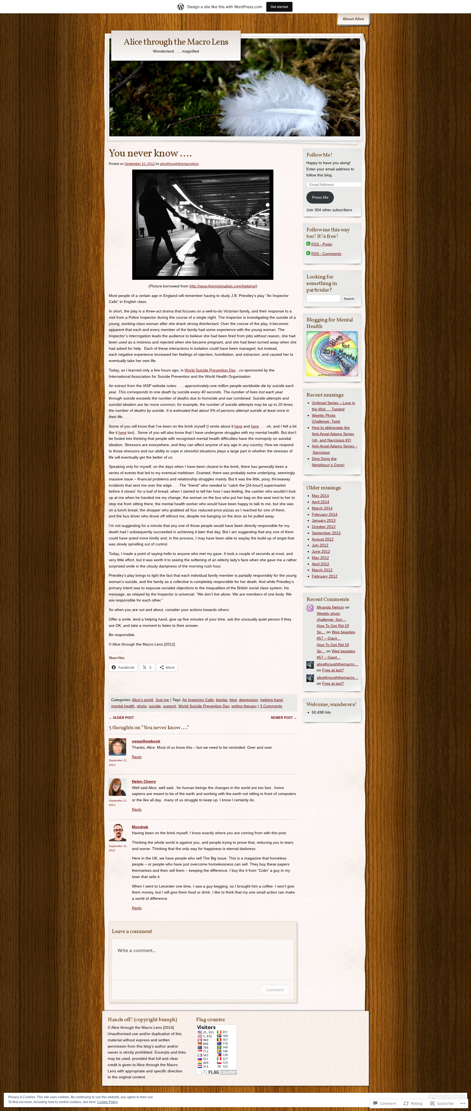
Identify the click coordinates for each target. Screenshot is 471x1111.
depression (248, 700)
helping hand (271, 700)
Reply (137, 757)
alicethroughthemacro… (337, 664)
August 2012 (323, 539)
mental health (123, 706)
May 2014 (320, 495)
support (169, 706)
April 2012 (320, 564)
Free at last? (333, 670)
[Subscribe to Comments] (308, 253)
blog (233, 700)
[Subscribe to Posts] (308, 244)
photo (142, 706)
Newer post (284, 718)
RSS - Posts (321, 244)
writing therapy (244, 706)
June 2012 (321, 551)
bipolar (221, 700)
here (238, 426)
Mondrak (140, 827)
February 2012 (324, 576)
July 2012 (320, 545)
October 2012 (324, 526)
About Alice (353, 19)
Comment (274, 989)
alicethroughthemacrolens (179, 164)
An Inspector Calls (198, 700)
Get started (279, 7)
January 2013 (324, 520)
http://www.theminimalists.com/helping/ (222, 286)
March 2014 (322, 508)
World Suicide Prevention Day (210, 370)
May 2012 (320, 558)
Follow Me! (319, 155)
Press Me (320, 197)
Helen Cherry (144, 781)
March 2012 (322, 570)
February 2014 (324, 514)
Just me (162, 700)
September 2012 (326, 533)
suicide (155, 706)
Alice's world (142, 700)
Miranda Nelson (330, 607)
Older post (121, 718)
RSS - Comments (326, 253)
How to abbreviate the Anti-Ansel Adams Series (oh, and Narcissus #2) (333, 433)
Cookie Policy (107, 1102)
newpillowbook (146, 741)
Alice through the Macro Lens (176, 42)
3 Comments (271, 706)
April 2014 (320, 502)
